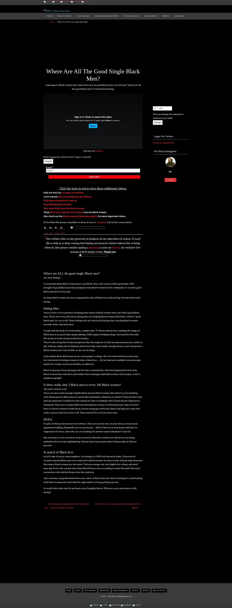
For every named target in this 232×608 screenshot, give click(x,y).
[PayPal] (85, 2)
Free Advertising (120, 590)
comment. (101, 222)
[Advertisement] (93, 46)
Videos (51, 22)
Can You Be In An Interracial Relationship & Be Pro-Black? (118, 506)
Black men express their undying (67, 212)
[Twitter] (56, 2)
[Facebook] (65, 2)
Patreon (99, 150)
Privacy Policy (159, 590)
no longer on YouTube (72, 192)
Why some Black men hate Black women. (64, 208)
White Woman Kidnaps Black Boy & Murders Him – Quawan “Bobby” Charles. (66, 506)
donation (94, 247)
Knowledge (104, 590)
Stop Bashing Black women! (57, 204)
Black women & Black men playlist (80, 216)
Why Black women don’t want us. (60, 200)
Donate (48, 161)
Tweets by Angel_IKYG (163, 142)
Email (49, 167)
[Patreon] (48, 2)
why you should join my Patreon (74, 196)
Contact (135, 590)
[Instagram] (76, 2)
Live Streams (90, 590)
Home (68, 590)
